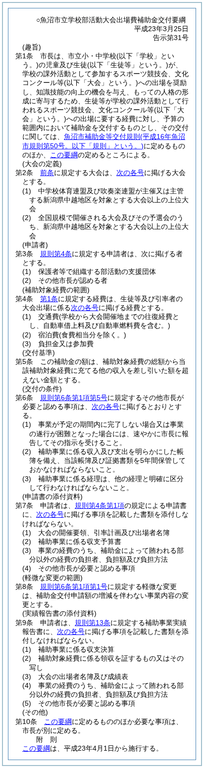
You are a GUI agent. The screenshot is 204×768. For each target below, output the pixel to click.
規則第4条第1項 (99, 505)
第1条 (49, 299)
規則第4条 (56, 254)
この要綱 (64, 155)
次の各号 (130, 173)
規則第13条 (92, 623)
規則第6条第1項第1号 (73, 586)
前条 (47, 173)
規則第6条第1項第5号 (73, 398)
